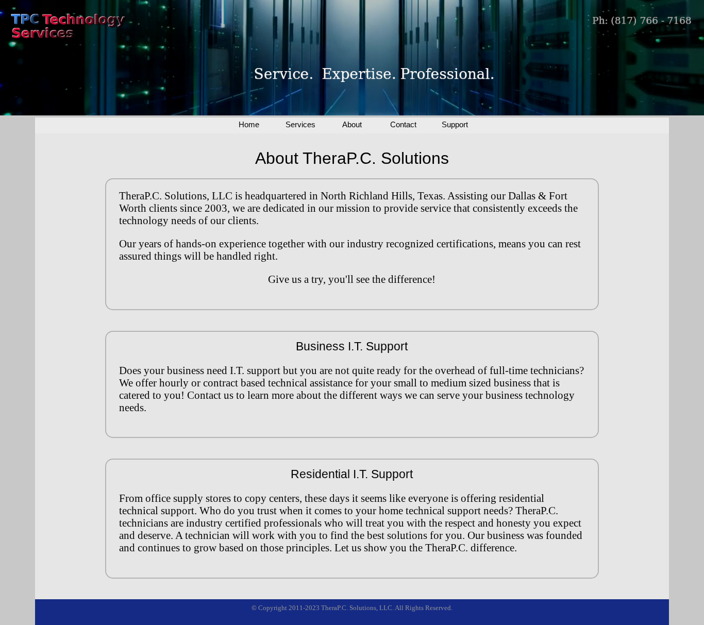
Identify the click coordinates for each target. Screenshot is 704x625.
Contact (403, 124)
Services (300, 124)
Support (455, 124)
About (352, 124)
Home (249, 124)
